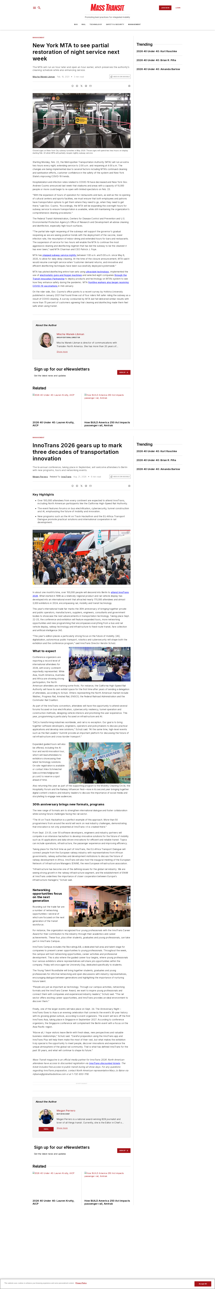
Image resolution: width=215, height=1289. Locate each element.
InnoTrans (66, 476)
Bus (76, 24)
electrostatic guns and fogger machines (61, 275)
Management (134, 24)
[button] (34, 8)
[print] (129, 86)
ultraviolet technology (97, 271)
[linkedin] (77, 86)
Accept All (203, 1284)
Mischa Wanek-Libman (44, 76)
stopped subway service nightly (59, 255)
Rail (84, 24)
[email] (90, 86)
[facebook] (72, 86)
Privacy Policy (81, 1283)
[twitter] (81, 86)
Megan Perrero (40, 476)
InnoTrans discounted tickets (104, 1063)
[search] (39, 8)
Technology (96, 24)
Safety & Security (115, 24)
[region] (107, 1284)
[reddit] (86, 86)
